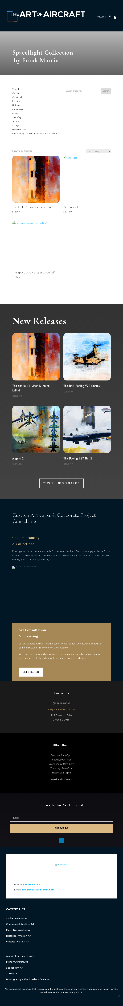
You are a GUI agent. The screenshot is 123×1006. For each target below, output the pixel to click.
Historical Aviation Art (18, 935)
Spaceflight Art (14, 967)
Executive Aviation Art (19, 930)
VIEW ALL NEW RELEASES (61, 483)
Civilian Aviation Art (17, 918)
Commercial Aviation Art (20, 924)
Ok (47, 999)
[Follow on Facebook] (53, 873)
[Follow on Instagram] (70, 873)
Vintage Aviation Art (17, 941)
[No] (119, 995)
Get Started (31, 672)
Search (106, 90)
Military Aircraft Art (17, 961)
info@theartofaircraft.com (61, 709)
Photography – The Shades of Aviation (28, 979)
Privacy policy (67, 999)
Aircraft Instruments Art (20, 956)
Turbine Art (13, 973)
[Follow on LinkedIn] (61, 873)
